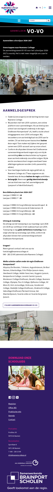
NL (40, 8)
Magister (12, 403)
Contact (11, 419)
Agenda (11, 415)
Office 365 (12, 407)
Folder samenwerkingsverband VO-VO (21, 305)
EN (45, 8)
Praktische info (14, 411)
